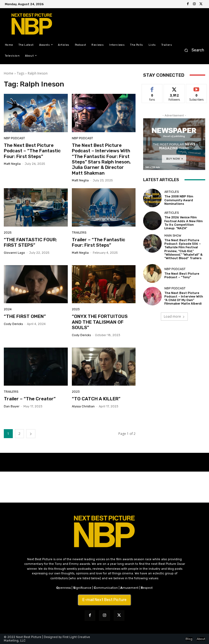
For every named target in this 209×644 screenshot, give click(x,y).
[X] (201, 4)
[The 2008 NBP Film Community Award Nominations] (152, 198)
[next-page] (30, 433)
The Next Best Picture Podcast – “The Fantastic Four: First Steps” (32, 151)
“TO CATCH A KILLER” (96, 398)
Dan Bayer (11, 406)
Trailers (79, 232)
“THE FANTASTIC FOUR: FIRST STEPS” (30, 242)
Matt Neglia (12, 164)
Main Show (172, 235)
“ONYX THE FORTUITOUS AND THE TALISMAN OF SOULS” (100, 322)
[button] (192, 50)
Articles (171, 191)
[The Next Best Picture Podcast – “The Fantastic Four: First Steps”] (36, 113)
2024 (8, 309)
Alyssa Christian (83, 406)
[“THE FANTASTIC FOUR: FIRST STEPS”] (36, 207)
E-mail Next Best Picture (104, 599)
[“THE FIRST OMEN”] (36, 284)
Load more (172, 316)
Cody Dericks (13, 324)
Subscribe (196, 88)
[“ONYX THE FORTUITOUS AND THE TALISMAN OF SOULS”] (104, 284)
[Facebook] (188, 4)
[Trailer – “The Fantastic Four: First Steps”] (104, 207)
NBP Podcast (14, 138)
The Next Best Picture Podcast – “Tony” (181, 275)
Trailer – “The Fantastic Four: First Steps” (98, 242)
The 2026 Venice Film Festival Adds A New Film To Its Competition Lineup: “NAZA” (183, 223)
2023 (75, 309)
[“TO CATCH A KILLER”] (104, 367)
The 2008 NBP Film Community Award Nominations (178, 200)
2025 (7, 232)
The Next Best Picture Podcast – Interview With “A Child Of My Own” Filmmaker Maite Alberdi (183, 298)
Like (152, 88)
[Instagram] (194, 4)
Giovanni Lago (14, 253)
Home (8, 73)
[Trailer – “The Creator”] (36, 367)
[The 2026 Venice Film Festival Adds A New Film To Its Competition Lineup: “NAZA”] (152, 220)
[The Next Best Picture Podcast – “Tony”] (152, 273)
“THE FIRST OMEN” (25, 316)
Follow (174, 88)
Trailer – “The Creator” (30, 398)
